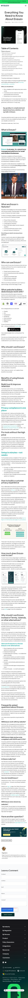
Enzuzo (4, 149)
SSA (20, 979)
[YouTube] (5, 962)
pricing (6, 609)
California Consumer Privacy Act (11, 427)
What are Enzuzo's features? (9, 53)
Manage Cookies (16, 981)
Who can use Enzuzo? (7, 54)
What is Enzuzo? (6, 51)
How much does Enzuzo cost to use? (11, 63)
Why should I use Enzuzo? (8, 58)
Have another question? (8, 70)
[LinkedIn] (3, 962)
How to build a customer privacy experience (12, 61)
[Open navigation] (25, 5)
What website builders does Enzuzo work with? (13, 56)
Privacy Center (22, 977)
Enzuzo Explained (6, 840)
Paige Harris (8, 22)
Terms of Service (14, 979)
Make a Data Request (7, 981)
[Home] (5, 5)
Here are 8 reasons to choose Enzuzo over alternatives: (12, 644)
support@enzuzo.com (20, 822)
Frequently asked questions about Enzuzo (12, 68)
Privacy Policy (6, 979)
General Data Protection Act (10, 426)
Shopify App (18, 326)
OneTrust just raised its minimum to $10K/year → (14, 2)
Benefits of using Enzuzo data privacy (11, 60)
